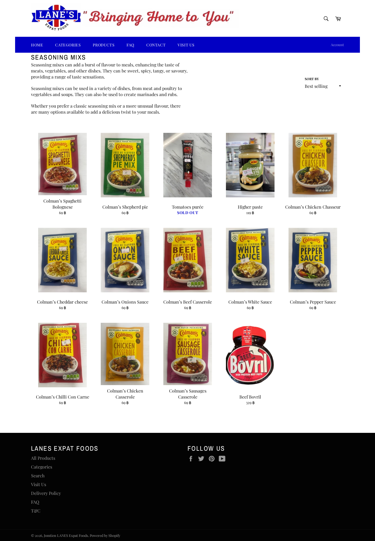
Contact (156, 44)
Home (37, 44)
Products (103, 44)
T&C (35, 511)
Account (337, 44)
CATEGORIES (68, 44)
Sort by (312, 79)
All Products (43, 458)
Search (37, 475)
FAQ (130, 44)
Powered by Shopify (105, 535)
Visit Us (186, 44)
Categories (41, 467)
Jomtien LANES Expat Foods (66, 535)
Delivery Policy (46, 493)
